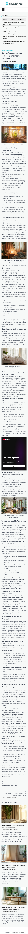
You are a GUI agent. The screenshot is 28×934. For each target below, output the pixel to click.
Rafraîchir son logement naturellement (13, 19)
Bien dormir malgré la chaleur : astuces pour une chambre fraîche (12, 826)
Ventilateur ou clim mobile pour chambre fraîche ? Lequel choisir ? (13, 866)
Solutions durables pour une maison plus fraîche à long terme (14, 43)
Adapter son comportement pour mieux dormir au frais (13, 23)
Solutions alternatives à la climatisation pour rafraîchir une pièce (13, 33)
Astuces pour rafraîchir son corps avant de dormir (14, 38)
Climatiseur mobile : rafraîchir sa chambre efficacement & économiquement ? (13, 908)
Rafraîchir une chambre (7, 50)
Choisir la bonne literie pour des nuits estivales (13, 28)
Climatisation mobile (18, 932)
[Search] (25, 9)
